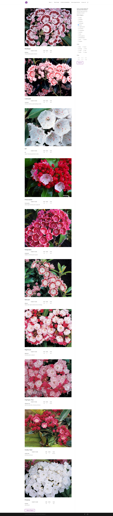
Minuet (27, 300)
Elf (26, 149)
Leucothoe (81, 28)
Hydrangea (81, 23)
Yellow (85, 52)
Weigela (80, 41)
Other (80, 34)
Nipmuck (28, 350)
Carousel (28, 99)
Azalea (80, 17)
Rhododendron (82, 37)
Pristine (27, 500)
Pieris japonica (82, 35)
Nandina (80, 32)
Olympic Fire (29, 400)
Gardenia (81, 21)
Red (85, 50)
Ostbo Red (28, 450)
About (50, 2)
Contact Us (83, 2)
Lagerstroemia (82, 26)
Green (85, 46)
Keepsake (28, 250)
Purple (80, 50)
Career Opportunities (75, 2)
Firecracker (28, 199)
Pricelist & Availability (65, 2)
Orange (80, 48)
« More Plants (30, 510)
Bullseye (27, 49)
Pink (86, 48)
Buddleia (80, 19)
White (80, 52)
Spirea (85, 39)
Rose (80, 39)
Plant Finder (56, 2)
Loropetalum (81, 30)
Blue (80, 46)
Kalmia (80, 25)
